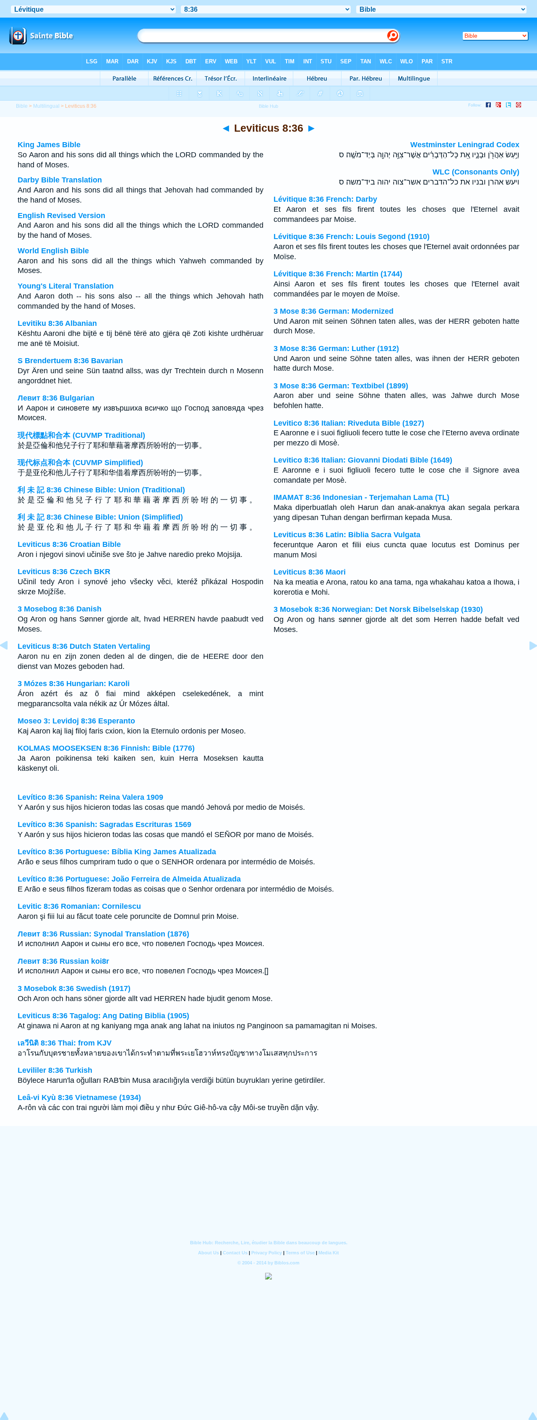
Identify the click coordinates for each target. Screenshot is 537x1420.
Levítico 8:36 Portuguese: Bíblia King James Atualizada (117, 852)
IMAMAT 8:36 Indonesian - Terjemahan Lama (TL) (361, 497)
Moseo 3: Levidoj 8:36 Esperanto (76, 721)
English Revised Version (61, 215)
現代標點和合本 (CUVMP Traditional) (81, 435)
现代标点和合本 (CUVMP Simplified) (80, 462)
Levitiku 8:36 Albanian (57, 323)
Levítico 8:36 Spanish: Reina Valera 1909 (90, 797)
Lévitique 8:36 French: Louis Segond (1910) (352, 236)
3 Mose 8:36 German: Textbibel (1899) (341, 386)
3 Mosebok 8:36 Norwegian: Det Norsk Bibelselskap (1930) (378, 609)
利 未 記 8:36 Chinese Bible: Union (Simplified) (100, 517)
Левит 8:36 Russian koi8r (63, 961)
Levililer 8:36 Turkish (55, 1070)
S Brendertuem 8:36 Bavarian (70, 360)
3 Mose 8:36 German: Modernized (334, 311)
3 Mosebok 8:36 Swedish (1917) (74, 988)
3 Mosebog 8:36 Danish (60, 609)
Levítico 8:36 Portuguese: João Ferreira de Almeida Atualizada (129, 879)
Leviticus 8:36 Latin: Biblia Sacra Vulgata (347, 535)
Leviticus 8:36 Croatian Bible (69, 544)
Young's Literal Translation (66, 286)
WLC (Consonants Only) (476, 172)
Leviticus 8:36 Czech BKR (64, 571)
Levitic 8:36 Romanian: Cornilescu (79, 906)
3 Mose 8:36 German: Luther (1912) (336, 348)
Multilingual (46, 106)
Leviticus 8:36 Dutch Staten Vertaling (84, 646)
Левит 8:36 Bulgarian (56, 398)
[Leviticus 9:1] (526, 664)
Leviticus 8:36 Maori (310, 572)
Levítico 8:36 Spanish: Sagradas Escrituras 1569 (104, 824)
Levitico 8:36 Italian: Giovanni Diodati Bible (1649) (363, 460)
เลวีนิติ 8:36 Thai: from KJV (65, 1043)
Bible (22, 106)
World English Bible (53, 251)
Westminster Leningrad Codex (464, 144)
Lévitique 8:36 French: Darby (325, 199)
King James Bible (49, 144)
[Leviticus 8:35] (10, 664)
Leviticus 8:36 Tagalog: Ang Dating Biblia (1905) (103, 1016)
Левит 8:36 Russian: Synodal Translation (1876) (103, 934)
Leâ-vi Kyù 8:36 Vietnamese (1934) (79, 1097)
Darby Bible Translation (60, 180)
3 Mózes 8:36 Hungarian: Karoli (74, 683)
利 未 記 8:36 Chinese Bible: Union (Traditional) (101, 490)
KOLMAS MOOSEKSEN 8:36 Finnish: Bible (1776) (106, 748)
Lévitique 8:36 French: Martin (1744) (338, 274)
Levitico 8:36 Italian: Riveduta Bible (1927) (349, 423)
